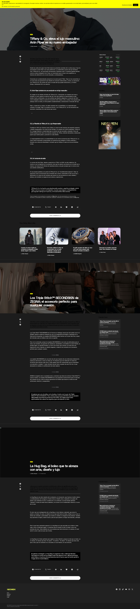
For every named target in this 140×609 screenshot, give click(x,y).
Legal (8, 596)
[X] (132, 589)
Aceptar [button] (135, 4)
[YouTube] (126, 589)
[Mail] (129, 589)
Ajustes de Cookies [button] (127, 5)
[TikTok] (123, 589)
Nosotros (9, 594)
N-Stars (8, 595)
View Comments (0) (55, 215)
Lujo (31, 34)
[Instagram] (119, 589)
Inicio (8, 592)
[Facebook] (116, 589)
